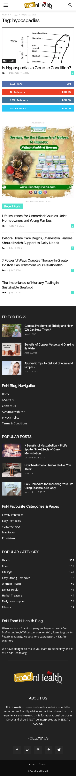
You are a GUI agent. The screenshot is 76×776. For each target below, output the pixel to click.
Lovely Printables (12, 515)
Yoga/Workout (11, 526)
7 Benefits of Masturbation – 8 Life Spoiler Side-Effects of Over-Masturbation (46, 449)
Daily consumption (14, 601)
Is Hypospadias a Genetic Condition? (36, 67)
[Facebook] (17, 750)
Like (69, 83)
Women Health (11, 584)
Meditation (9, 532)
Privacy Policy (10, 417)
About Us (8, 400)
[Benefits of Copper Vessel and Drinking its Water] (11, 349)
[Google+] (27, 750)
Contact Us (9, 406)
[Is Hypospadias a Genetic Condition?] (38, 45)
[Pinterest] (48, 750)
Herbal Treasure (12, 595)
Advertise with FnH (14, 411)
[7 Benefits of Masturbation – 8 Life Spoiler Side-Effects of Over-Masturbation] (11, 450)
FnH (4, 72)
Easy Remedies (11, 520)
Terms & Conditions (14, 423)
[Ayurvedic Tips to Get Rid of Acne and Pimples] (11, 368)
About (31, 764)
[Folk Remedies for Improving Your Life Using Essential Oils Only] (11, 489)
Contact (43, 764)
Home (5, 14)
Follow (66, 91)
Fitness (6, 607)
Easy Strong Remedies (16, 578)
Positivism (8, 538)
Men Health (8, 61)
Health (6, 560)
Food (5, 566)
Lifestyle (7, 572)
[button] (70, 5)
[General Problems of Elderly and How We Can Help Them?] (11, 330)
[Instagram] (38, 750)
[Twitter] (59, 750)
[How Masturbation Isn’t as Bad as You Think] (11, 470)
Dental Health (10, 589)
